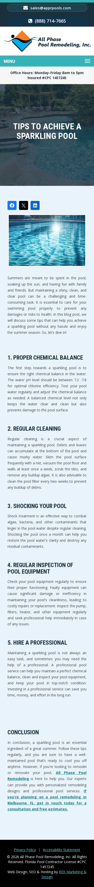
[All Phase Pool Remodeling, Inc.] (47, 41)
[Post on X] (23, 205)
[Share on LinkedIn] (35, 205)
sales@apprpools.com (50, 7)
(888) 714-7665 (50, 21)
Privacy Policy (25, 849)
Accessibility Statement (61, 849)
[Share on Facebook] (12, 205)
